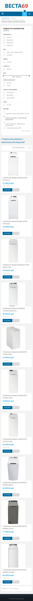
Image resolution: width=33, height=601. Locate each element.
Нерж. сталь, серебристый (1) (15, 52)
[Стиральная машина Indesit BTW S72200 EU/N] (16, 425)
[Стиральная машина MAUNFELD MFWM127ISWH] (16, 556)
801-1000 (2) (10, 95)
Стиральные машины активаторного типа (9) (17, 113)
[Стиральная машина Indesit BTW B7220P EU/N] (16, 381)
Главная (13, 18)
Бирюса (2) (10, 45)
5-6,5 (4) (9, 83)
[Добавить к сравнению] (17, 189)
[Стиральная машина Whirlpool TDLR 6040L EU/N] (16, 251)
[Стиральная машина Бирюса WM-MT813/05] (16, 207)
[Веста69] (16, 6)
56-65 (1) (9, 69)
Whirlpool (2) (10, 42)
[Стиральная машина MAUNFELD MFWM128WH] (16, 469)
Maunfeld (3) (10, 40)
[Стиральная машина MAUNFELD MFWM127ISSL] (16, 512)
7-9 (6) (8, 85)
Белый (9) (9, 55)
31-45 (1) (9, 62)
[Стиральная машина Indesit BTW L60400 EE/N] (16, 338)
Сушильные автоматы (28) (14, 128)
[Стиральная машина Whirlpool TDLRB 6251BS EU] (16, 294)
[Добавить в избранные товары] (14, 189)
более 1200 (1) (11, 98)
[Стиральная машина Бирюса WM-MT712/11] (16, 164)
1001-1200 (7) (10, 92)
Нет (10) (9, 104)
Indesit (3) (9, 37)
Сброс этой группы (26, 130)
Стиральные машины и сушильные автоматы (12, 20)
